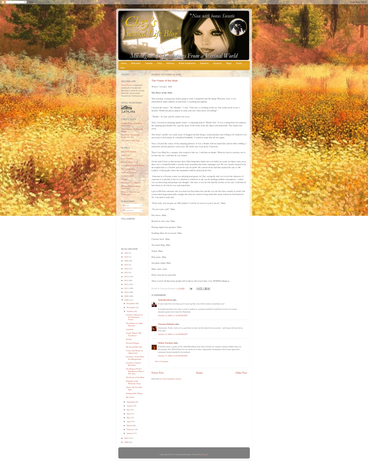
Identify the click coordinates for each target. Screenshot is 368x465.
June (129, 413)
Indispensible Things (134, 393)
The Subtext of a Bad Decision (134, 324)
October (130, 311)
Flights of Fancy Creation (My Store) (131, 124)
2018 (126, 268)
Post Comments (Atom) (171, 378)
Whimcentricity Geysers (131, 182)
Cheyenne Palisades (166, 324)
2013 (126, 280)
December (131, 303)
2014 (126, 276)
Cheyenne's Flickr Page (130, 140)
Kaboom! (204, 63)
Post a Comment (161, 361)
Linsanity (129, 329)
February (130, 429)
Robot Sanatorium (187, 63)
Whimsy (170, 63)
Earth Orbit (125, 155)
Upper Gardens (127, 175)
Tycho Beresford (165, 299)
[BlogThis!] (200, 288)
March (129, 425)
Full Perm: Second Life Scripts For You (130, 135)
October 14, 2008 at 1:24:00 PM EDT (173, 315)
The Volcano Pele (128, 169)
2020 (126, 260)
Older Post (241, 372)
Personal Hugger (132, 343)
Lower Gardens (127, 158)
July (128, 409)
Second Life (126, 85)
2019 (126, 264)
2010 (126, 292)
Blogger (205, 454)
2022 (126, 257)
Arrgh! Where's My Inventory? (133, 334)
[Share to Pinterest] (208, 288)
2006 (126, 442)
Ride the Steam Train (129, 162)
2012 (126, 284)
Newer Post (157, 372)
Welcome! (136, 63)
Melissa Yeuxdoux (165, 342)
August (130, 405)
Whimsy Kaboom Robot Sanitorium (131, 187)
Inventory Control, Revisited (133, 363)
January (130, 433)
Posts (126, 205)
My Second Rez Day (134, 347)
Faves (239, 63)
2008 (126, 300)
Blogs (229, 63)
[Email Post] (191, 288)
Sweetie (149, 63)
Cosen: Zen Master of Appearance (134, 351)
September (131, 402)
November (131, 307)
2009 (126, 296)
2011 (126, 288)
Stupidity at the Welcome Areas (133, 382)
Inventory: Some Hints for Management (135, 357)
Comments (129, 210)
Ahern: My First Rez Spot (134, 388)
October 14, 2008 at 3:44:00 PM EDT (173, 334)
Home (124, 63)
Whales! (124, 179)
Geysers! (217, 63)
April (129, 421)
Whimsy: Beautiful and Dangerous (130, 193)
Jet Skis (129, 339)
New (122, 68)
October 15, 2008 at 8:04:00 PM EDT (173, 355)
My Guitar (130, 397)
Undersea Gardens (128, 172)
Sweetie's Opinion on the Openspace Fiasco (134, 317)
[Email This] (197, 288)
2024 (126, 253)
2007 (126, 438)
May (129, 417)
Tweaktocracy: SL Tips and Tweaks (132, 130)
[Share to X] (203, 288)
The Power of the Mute (165, 80)
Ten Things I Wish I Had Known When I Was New (135, 371)
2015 (126, 272)
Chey (159, 63)
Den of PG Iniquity (129, 151)
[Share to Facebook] (206, 288)
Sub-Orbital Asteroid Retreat (132, 165)
